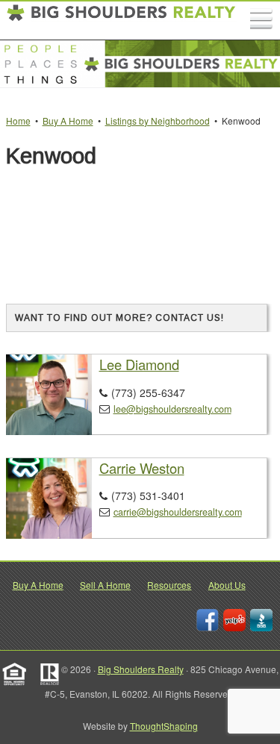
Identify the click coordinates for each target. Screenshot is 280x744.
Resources (169, 584)
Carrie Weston (141, 468)
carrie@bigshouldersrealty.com (177, 512)
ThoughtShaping (164, 725)
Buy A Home (38, 584)
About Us (227, 584)
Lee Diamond (139, 364)
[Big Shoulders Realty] (121, 21)
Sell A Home (105, 584)
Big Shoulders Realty (141, 669)
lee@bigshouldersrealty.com (172, 409)
